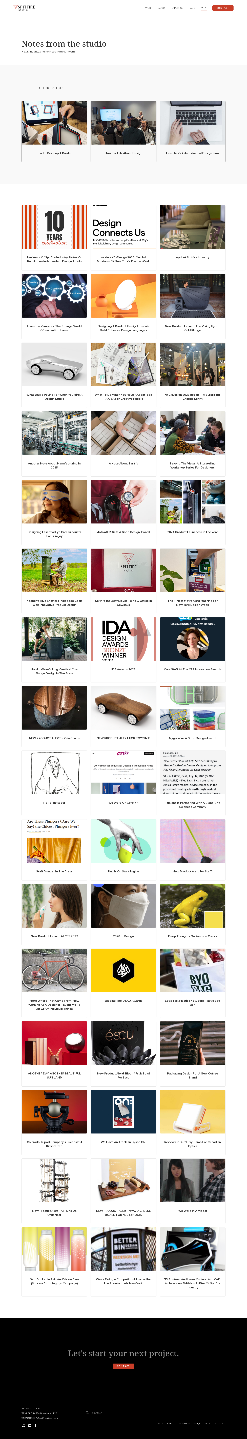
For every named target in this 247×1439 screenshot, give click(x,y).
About (162, 8)
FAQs (192, 8)
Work (148, 8)
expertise (177, 8)
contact (220, 1423)
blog (204, 7)
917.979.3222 (27, 1418)
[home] (24, 8)
